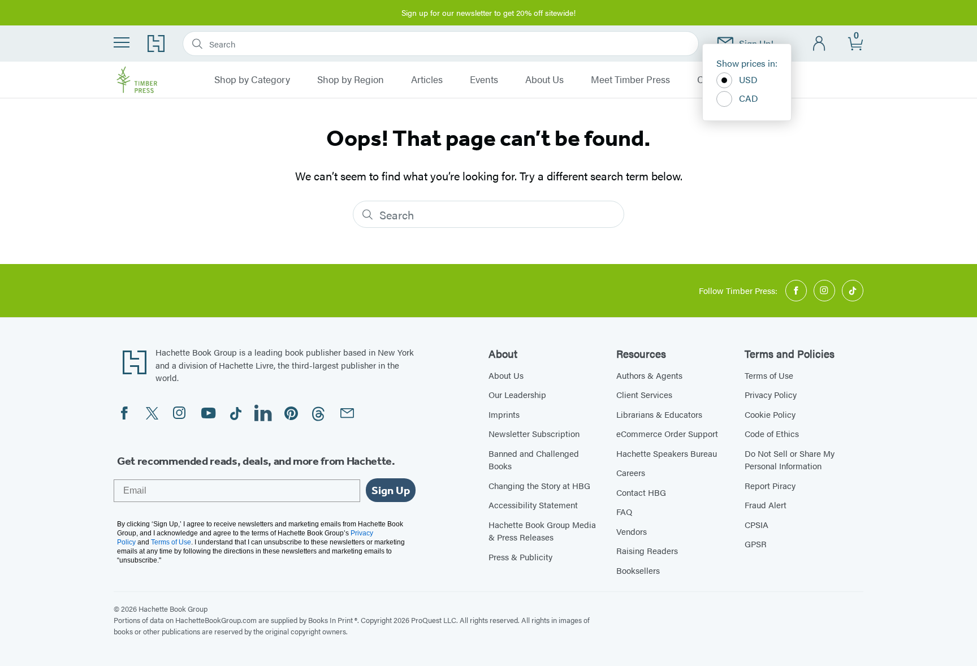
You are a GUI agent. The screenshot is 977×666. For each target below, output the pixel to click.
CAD (748, 98)
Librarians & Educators (659, 414)
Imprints (504, 414)
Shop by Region (350, 79)
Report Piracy (770, 485)
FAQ (624, 511)
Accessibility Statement (533, 505)
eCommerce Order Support (667, 433)
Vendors (631, 531)
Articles (427, 79)
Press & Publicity (520, 557)
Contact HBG (641, 492)
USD (748, 79)
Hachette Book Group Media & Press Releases (542, 530)
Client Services (644, 394)
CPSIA (756, 524)
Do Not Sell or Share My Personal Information (790, 459)
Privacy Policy (771, 394)
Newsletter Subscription (534, 433)
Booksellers (638, 570)
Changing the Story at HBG (539, 485)
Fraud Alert (765, 505)
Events (484, 79)
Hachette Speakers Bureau (666, 453)
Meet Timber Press (630, 79)
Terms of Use (769, 375)
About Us (544, 79)
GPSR (756, 544)
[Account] (819, 44)
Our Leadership (517, 394)
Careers (630, 472)
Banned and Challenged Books (533, 459)
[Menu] (121, 42)
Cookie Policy (770, 414)
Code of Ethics (772, 433)
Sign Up (390, 490)
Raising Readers (647, 550)
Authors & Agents (649, 375)
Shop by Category (252, 79)
